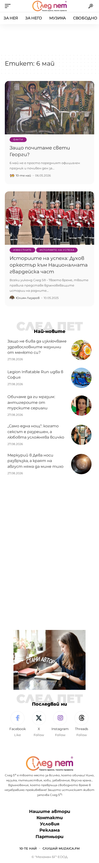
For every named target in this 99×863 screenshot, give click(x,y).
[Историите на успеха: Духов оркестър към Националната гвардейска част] (49, 218)
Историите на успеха (57, 249)
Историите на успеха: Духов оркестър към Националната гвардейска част (49, 264)
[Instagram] (60, 724)
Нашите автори (49, 811)
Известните (22, 249)
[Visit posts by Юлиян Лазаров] (12, 298)
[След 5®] (49, 6)
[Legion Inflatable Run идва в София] (81, 378)
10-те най (23, 175)
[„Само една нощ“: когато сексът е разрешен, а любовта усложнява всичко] (81, 435)
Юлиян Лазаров (28, 298)
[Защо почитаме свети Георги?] (49, 107)
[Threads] (81, 724)
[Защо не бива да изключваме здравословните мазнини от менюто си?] (81, 350)
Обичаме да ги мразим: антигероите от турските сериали (31, 402)
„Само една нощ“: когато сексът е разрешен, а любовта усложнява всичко (35, 431)
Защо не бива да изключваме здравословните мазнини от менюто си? (37, 346)
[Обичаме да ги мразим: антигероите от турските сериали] (81, 405)
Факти (18, 139)
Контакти (50, 817)
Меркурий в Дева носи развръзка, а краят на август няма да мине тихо (35, 461)
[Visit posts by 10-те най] (12, 175)
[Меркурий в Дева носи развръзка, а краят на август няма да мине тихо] (81, 464)
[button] (9, 6)
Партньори (49, 836)
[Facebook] (17, 724)
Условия (49, 824)
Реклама (49, 830)
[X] (39, 724)
